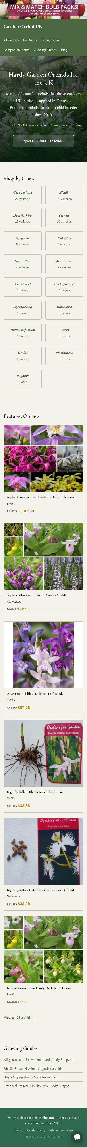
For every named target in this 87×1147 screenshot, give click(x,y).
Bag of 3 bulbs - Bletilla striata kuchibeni (34, 792)
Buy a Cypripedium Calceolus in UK (30, 1077)
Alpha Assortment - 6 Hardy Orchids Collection (40, 497)
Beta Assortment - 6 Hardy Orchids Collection (39, 988)
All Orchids (11, 40)
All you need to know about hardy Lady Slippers (38, 1059)
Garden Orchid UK (23, 26)
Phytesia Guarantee (60, 1130)
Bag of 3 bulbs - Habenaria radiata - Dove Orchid (40, 890)
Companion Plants (16, 50)
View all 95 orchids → (20, 1017)
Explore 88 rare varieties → (43, 141)
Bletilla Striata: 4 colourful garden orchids (33, 1068)
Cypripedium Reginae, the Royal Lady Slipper (36, 1085)
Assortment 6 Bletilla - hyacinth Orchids (35, 693)
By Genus (30, 40)
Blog (64, 50)
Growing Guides (45, 50)
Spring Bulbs (50, 40)
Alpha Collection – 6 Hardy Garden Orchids (37, 595)
